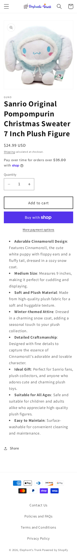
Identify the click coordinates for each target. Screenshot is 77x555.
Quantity (10, 174)
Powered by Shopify (55, 550)
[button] (6, 6)
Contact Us (38, 505)
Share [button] (14, 448)
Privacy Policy (38, 538)
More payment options (38, 230)
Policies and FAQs (38, 516)
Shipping (9, 151)
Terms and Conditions (38, 527)
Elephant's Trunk (30, 550)
